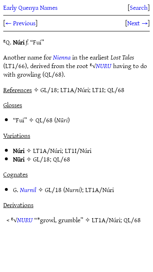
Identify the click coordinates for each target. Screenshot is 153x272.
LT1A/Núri (47, 150)
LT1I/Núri (78, 150)
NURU (103, 65)
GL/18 (41, 159)
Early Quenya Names (30, 7)
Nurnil (28, 189)
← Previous (20, 23)
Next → (137, 23)
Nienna (62, 57)
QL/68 (44, 120)
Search (139, 7)
